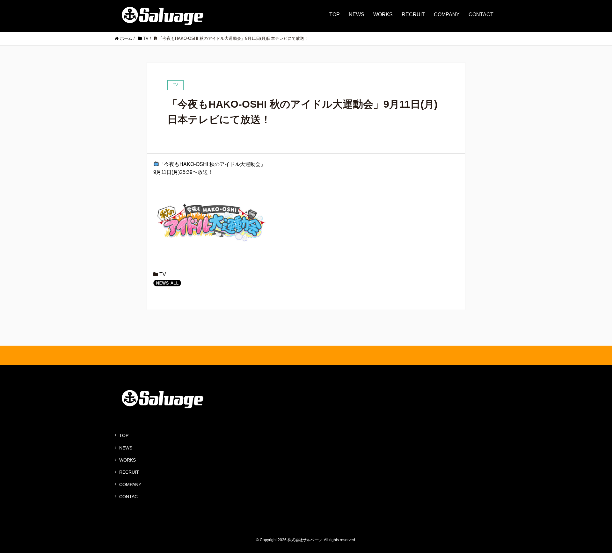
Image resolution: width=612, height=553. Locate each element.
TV (162, 274)
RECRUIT (413, 14)
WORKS (383, 14)
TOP (334, 14)
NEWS (356, 14)
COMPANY (447, 14)
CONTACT (481, 14)
